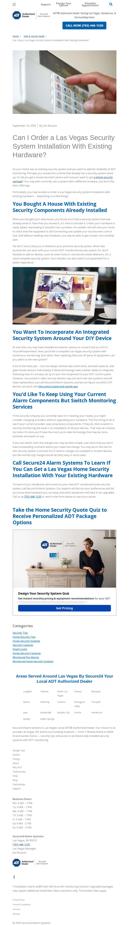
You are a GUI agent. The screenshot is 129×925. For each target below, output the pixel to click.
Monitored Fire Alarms (26, 657)
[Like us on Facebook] (14, 877)
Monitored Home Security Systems (33, 661)
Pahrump (45, 701)
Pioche (77, 712)
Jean (25, 712)
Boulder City (63, 712)
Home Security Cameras (27, 653)
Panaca (78, 691)
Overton (61, 701)
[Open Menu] (14, 4)
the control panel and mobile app (58, 386)
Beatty (26, 718)
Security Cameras (23, 645)
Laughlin (27, 691)
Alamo (26, 701)
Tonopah (96, 701)
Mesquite (96, 691)
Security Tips (20, 633)
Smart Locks (20, 649)
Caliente (44, 691)
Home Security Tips (24, 637)
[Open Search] (110, 4)
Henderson (96, 712)
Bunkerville (45, 712)
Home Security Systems (26, 641)
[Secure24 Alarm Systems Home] (31, 15)
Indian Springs (47, 718)
